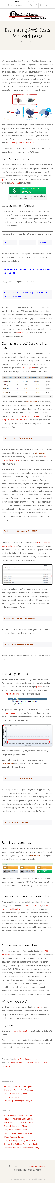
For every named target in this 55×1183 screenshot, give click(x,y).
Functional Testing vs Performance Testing (21, 1147)
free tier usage (22, 332)
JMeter (39, 686)
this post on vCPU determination (28, 416)
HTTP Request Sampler (11, 694)
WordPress (41, 1179)
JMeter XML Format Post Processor (19, 1090)
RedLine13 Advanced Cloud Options (18, 1086)
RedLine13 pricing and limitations (21, 143)
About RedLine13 (29, 1)
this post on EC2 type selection (15, 420)
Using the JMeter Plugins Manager (18, 1101)
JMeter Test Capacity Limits (25, 1059)
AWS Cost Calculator (32, 905)
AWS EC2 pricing (28, 368)
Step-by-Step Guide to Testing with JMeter (21, 1144)
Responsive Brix (25, 1179)
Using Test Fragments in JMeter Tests (19, 1140)
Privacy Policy (31, 1166)
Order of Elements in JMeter (15, 1093)
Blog (17, 1)
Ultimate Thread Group (11, 713)
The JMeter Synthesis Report (16, 1097)
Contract (42, 1166)
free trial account (20, 1031)
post (40, 1007)
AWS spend (15, 183)
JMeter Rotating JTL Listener (15, 1137)
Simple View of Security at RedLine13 (19, 1115)
